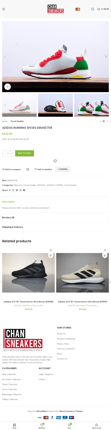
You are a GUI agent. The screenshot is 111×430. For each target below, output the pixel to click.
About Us (61, 333)
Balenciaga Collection (12, 394)
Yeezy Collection (9, 384)
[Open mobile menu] (4, 9)
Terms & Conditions (66, 348)
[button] (5, 56)
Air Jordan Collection (11, 379)
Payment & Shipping (66, 338)
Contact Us (62, 358)
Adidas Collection (10, 399)
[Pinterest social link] (17, 190)
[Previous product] (100, 121)
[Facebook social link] (9, 190)
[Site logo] (55, 9)
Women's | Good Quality (25, 185)
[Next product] (107, 121)
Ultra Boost (27, 305)
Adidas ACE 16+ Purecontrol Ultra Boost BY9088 (28, 301)
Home (5, 121)
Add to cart (24, 153)
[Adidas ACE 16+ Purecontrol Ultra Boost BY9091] (82, 272)
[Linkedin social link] (20, 190)
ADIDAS (41, 185)
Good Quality (17, 121)
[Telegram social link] (24, 190)
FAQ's (59, 353)
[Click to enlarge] (7, 86)
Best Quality (38, 305)
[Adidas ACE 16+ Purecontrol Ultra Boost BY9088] (28, 272)
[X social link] (13, 190)
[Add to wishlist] (50, 250)
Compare (27, 169)
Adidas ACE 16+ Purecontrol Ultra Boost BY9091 (82, 301)
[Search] (93, 9)
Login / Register (46, 374)
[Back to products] (103, 121)
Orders (42, 379)
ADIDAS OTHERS (55, 185)
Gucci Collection (9, 389)
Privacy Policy (63, 343)
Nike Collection (9, 374)
